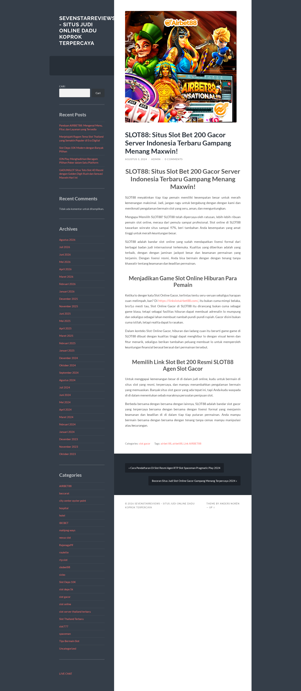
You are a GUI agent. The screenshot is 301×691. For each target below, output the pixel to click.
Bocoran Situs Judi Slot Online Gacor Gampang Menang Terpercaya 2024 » (194, 480)
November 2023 (68, 446)
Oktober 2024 (67, 365)
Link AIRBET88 (192, 443)
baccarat (64, 493)
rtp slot (63, 559)
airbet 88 (166, 443)
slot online (65, 604)
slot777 (63, 626)
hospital (63, 508)
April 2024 (65, 409)
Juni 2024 (65, 394)
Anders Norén (230, 503)
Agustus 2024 (67, 380)
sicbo (62, 574)
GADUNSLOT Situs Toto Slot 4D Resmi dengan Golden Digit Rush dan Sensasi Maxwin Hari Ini (81, 173)
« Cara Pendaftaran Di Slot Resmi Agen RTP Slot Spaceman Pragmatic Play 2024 (174, 467)
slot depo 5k (66, 589)
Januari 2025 (67, 350)
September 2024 (69, 372)
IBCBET (63, 522)
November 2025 (68, 306)
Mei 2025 (65, 320)
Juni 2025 (65, 313)
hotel (62, 515)
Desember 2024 (68, 358)
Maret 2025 (66, 335)
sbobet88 (64, 567)
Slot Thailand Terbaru (71, 618)
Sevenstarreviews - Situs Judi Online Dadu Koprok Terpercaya (87, 30)
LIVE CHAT (65, 673)
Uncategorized (67, 648)
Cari (62, 86)
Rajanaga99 (66, 545)
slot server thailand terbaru (75, 611)
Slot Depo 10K (67, 582)
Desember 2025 (68, 298)
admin (156, 159)
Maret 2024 (66, 417)
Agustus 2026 (67, 239)
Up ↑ (212, 507)
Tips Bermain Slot (69, 641)
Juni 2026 (65, 254)
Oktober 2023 (67, 453)
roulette (64, 552)
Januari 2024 (67, 431)
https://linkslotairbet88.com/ (178, 301)
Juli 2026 (64, 247)
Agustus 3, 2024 (136, 159)
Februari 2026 (67, 283)
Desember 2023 (68, 439)
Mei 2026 (65, 261)
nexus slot (65, 537)
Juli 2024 (64, 387)
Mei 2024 (65, 402)
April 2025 (65, 328)
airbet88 (177, 443)
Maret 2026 (66, 276)
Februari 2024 (67, 424)
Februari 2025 (67, 343)
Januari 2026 (67, 291)
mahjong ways (67, 530)
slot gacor (65, 596)
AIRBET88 (65, 486)
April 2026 (65, 269)
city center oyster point (72, 500)
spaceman (65, 633)
